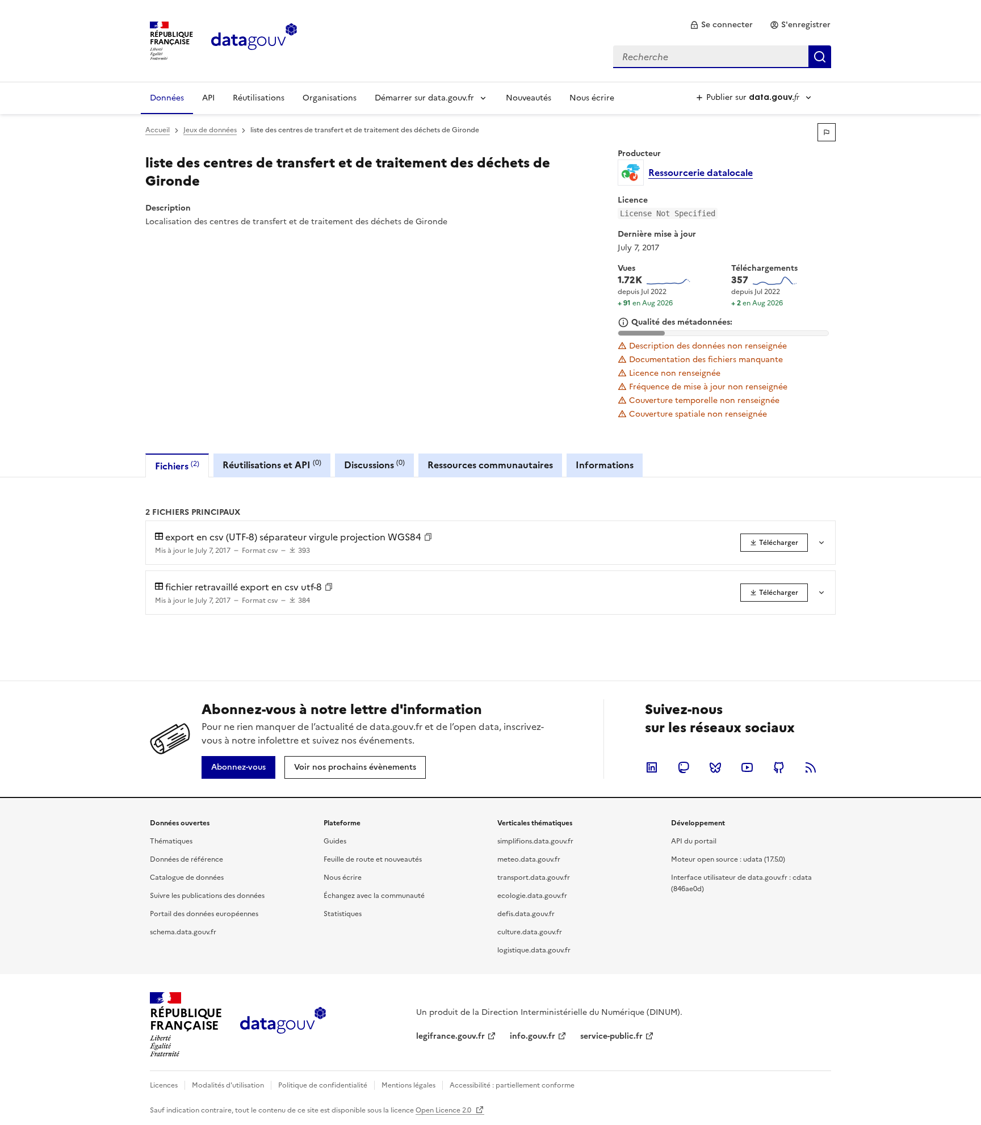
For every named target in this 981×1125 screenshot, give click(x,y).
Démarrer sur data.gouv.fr (424, 98)
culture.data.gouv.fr (529, 932)
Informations (605, 465)
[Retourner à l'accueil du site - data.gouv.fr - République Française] (283, 1024)
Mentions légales (408, 1085)
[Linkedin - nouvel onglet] (651, 767)
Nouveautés (528, 98)
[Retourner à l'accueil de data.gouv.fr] (254, 40)
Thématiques (171, 841)
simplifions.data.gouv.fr (535, 841)
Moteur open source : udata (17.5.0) (728, 859)
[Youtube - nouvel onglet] (747, 767)
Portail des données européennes (204, 914)
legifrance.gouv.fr (450, 1036)
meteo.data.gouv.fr (528, 859)
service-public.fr (611, 1036)
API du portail (693, 841)
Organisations (330, 98)
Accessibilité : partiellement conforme (512, 1085)
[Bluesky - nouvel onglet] (715, 767)
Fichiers (177, 466)
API (208, 98)
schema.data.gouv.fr (183, 932)
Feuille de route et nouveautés (373, 859)
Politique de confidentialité (322, 1085)
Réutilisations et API (272, 464)
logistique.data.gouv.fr (534, 950)
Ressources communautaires (490, 465)
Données (167, 98)
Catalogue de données (187, 877)
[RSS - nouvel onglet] (810, 767)
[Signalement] (827, 132)
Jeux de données (210, 130)
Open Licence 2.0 (444, 1110)
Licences (164, 1085)
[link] (721, 25)
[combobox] (722, 56)
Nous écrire (591, 98)
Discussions (374, 464)
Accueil (157, 130)
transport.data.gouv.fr (533, 877)
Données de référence (186, 859)
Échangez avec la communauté (374, 896)
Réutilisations (258, 98)
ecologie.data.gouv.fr (532, 896)
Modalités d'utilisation (228, 1085)
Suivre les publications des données (207, 896)
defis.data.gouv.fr (526, 914)
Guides (335, 841)
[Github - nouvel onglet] (779, 767)
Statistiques (343, 914)
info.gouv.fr (532, 1036)
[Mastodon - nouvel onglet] (683, 767)
